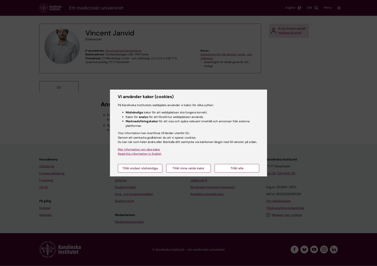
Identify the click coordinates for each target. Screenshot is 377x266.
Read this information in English (139, 154)
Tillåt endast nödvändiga (140, 168)
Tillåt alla (237, 168)
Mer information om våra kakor (139, 149)
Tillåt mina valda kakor (188, 168)
